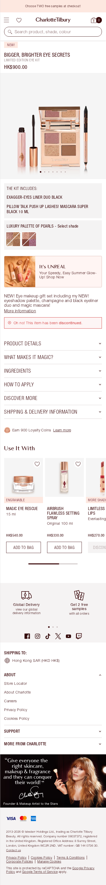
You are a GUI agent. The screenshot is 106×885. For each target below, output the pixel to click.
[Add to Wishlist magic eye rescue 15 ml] (37, 464)
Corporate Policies (19, 861)
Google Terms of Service (40, 872)
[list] (53, 126)
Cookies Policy (16, 718)
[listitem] (53, 126)
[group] (22, 507)
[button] (10, 31)
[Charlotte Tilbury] (53, 20)
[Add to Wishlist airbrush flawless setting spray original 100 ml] (78, 464)
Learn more (62, 430)
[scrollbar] (53, 563)
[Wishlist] (19, 20)
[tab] (40, 172)
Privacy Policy (15, 709)
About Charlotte (17, 692)
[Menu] (6, 20)
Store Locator (15, 683)
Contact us (13, 850)
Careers (10, 701)
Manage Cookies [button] (49, 861)
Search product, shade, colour (43, 31)
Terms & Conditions (71, 857)
